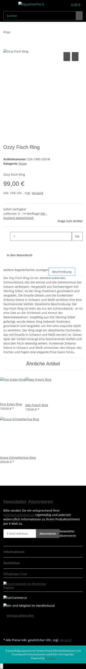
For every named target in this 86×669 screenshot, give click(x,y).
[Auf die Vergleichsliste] (66, 56)
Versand (37, 193)
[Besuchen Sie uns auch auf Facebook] (6, 622)
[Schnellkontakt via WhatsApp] (24, 583)
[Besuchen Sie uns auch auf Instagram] (6, 632)
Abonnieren (47, 533)
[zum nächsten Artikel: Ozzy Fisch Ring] (21, 32)
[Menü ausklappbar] (8, 5)
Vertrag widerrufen (20, 616)
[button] (61, 5)
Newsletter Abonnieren (67, 533)
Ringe (23, 163)
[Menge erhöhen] (75, 245)
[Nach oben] (1, 666)
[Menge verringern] (6, 236)
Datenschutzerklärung (18, 515)
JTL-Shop (50, 658)
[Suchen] (79, 15)
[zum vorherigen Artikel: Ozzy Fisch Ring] (13, 32)
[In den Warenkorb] (6, 46)
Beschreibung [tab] (62, 272)
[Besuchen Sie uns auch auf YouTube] (6, 627)
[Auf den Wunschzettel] (75, 56)
